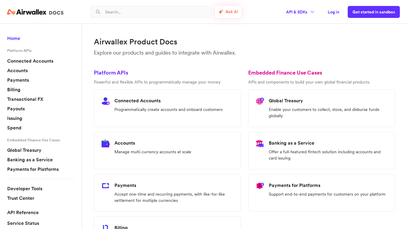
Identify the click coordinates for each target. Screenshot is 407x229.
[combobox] (155, 12)
